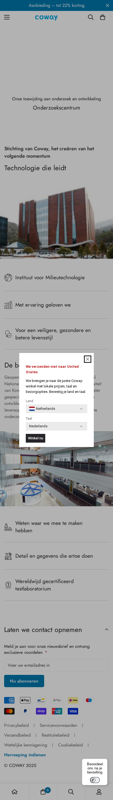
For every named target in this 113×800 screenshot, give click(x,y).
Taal (29, 418)
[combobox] (42, 408)
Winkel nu (35, 438)
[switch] (95, 780)
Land (29, 401)
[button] (88, 359)
